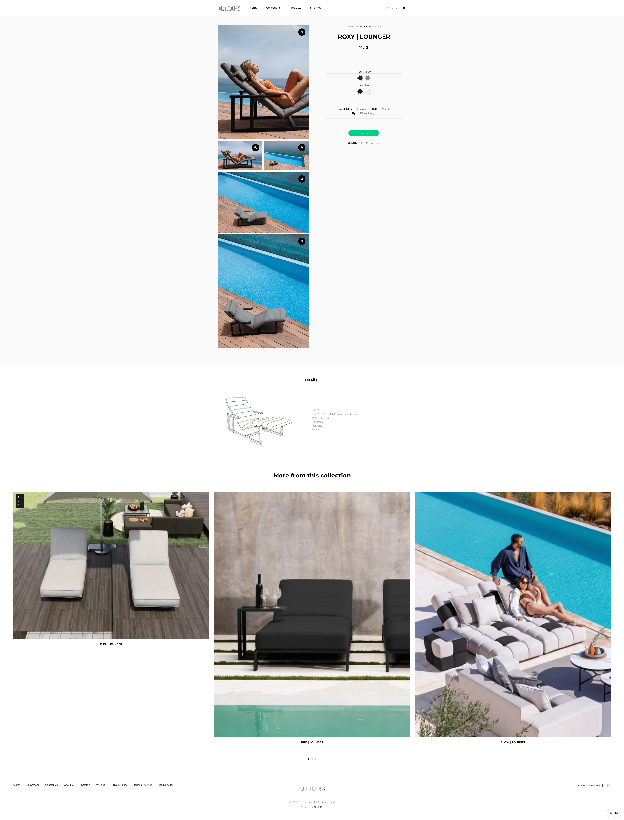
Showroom (33, 784)
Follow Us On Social (589, 785)
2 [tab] (312, 759)
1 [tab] (308, 759)
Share (352, 142)
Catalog (85, 784)
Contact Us (51, 784)
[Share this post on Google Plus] (372, 142)
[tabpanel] (111, 570)
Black (360, 91)
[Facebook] (602, 785)
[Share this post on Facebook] (361, 142)
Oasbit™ (318, 807)
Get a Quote (364, 132)
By (353, 113)
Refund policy (165, 784)
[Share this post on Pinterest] (378, 142)
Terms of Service (143, 784)
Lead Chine (367, 78)
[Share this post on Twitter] (367, 142)
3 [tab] (315, 759)
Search (16, 784)
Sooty (360, 78)
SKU (374, 109)
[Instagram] (608, 785)
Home (349, 26)
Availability (345, 109)
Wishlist (100, 784)
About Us (69, 784)
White (367, 91)
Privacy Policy (119, 784)
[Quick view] (126, 644)
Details (310, 380)
